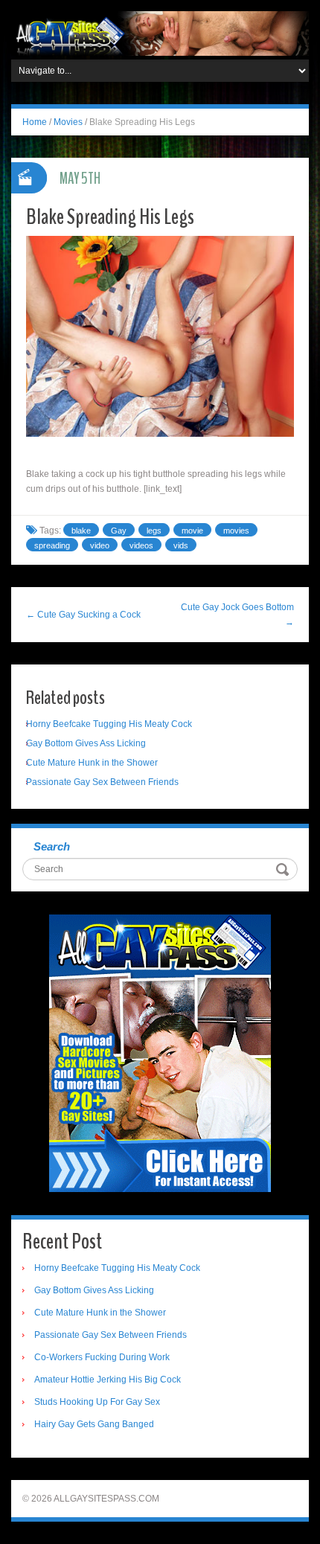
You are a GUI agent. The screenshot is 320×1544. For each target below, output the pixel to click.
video (99, 545)
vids (180, 545)
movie (192, 530)
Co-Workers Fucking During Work (102, 1357)
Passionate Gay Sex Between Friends (102, 782)
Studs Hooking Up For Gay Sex (97, 1402)
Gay (119, 530)
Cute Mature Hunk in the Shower (92, 762)
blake (81, 530)
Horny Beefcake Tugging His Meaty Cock (109, 724)
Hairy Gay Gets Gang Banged (94, 1424)
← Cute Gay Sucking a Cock (83, 614)
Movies (68, 122)
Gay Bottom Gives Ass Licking (86, 743)
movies (236, 530)
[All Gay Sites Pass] (160, 33)
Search (51, 846)
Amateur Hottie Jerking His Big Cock (107, 1379)
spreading (52, 545)
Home (34, 122)
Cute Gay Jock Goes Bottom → (237, 614)
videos (141, 545)
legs (154, 530)
